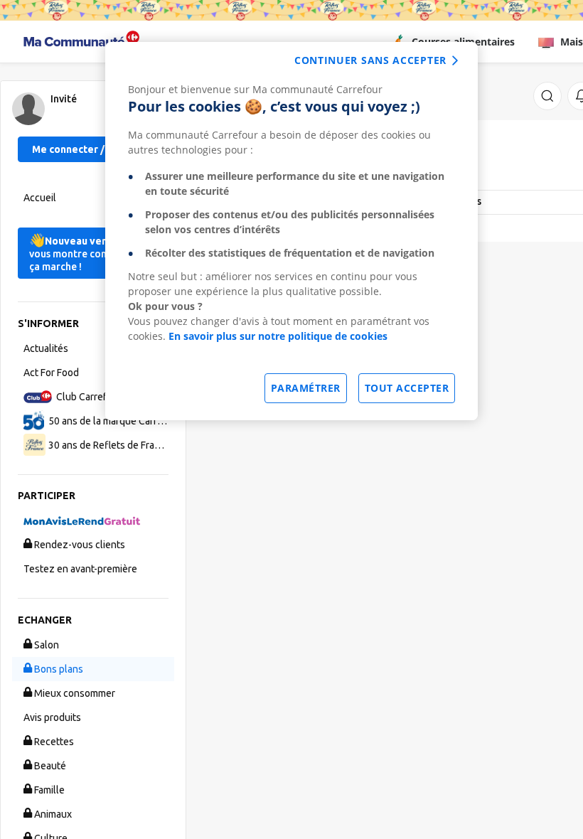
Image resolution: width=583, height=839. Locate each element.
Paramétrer (306, 388)
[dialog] (291, 231)
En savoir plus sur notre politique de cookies (278, 336)
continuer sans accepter (370, 60)
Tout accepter (407, 388)
